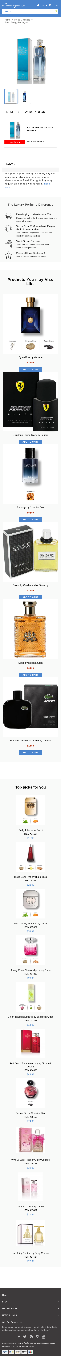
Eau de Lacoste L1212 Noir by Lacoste (30, 740)
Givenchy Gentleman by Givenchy (30, 585)
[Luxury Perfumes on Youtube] (42, 1337)
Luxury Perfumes (25, 1343)
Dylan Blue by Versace (30, 357)
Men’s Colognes (22, 19)
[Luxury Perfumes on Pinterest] (30, 1337)
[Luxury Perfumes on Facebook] (18, 1337)
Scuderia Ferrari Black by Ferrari (30, 435)
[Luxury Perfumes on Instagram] (36, 1337)
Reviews (10, 163)
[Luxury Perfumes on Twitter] (24, 1337)
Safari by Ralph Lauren (30, 663)
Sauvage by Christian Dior (30, 507)
